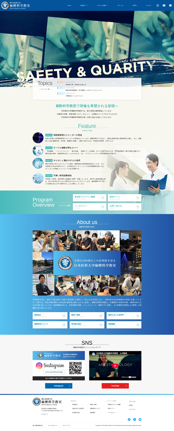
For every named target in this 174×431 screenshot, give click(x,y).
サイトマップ (66, 425)
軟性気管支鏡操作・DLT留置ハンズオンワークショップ (84, 90)
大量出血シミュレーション (74, 96)
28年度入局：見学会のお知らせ (76, 84)
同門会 (135, 5)
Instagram (58, 386)
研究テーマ (115, 198)
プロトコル (120, 5)
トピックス (132, 409)
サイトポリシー (52, 425)
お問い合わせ (116, 207)
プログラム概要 (101, 5)
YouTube (115, 386)
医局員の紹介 (78, 325)
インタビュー (81, 207)
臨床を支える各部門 (116, 315)
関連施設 (112, 325)
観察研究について (41, 325)
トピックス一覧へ (45, 89)
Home (69, 5)
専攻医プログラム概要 (85, 198)
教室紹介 (83, 5)
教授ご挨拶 (77, 315)
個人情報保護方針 (38, 425)
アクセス (148, 5)
